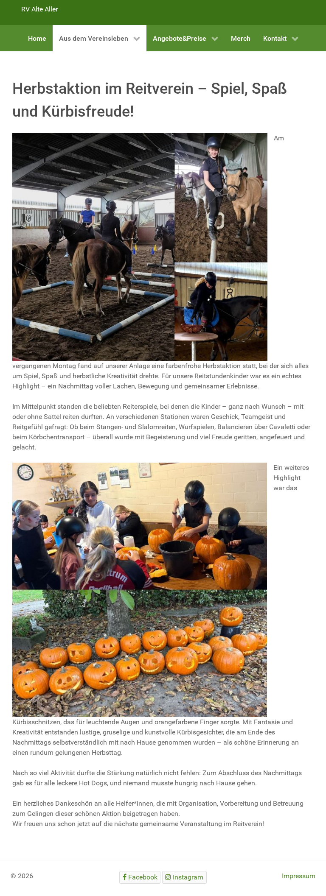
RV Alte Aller (39, 9)
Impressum (298, 876)
